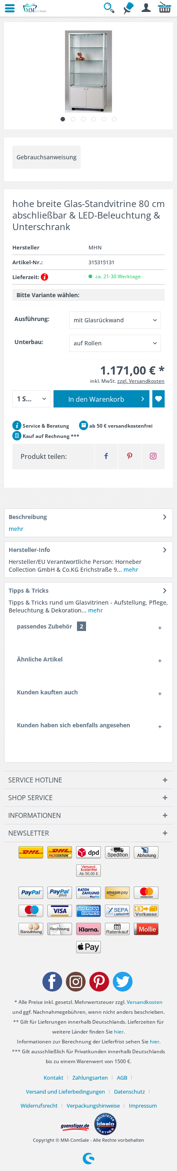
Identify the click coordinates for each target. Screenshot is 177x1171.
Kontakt (53, 1077)
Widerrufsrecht (39, 1105)
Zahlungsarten (90, 1077)
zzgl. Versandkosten (141, 380)
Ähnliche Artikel (40, 659)
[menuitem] (6, 8)
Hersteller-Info (29, 550)
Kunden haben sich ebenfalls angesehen (73, 725)
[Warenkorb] (164, 8)
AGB (122, 1077)
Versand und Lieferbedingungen (65, 1091)
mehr (16, 529)
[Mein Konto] (146, 8)
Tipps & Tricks (29, 590)
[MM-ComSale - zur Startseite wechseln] (35, 8)
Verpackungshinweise (93, 1105)
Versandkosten (145, 1002)
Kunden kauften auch (47, 692)
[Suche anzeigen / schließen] (110, 8)
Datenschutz (129, 1091)
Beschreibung (28, 517)
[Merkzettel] (128, 8)
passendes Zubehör (50, 626)
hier (118, 1031)
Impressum (143, 1105)
